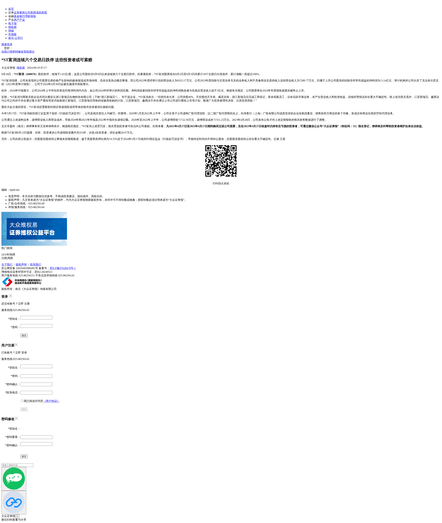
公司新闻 (30, 12)
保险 (33, 16)
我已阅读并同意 (42, 401)
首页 (11, 8)
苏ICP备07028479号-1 (63, 268)
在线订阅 (6, 51)
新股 (44, 12)
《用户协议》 (51, 401)
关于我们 (6, 264)
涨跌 (38, 12)
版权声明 (21, 264)
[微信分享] (13, 479)
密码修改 (17, 51)
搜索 (4, 44)
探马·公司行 (15, 37)
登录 (9, 44)
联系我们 (35, 264)
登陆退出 (29, 51)
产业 (22, 19)
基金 (16, 16)
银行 (22, 16)
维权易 (12, 27)
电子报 (12, 23)
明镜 (11, 30)
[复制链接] (13, 502)
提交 (24, 409)
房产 (16, 19)
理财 (27, 16)
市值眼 (12, 34)
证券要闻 (19, 12)
